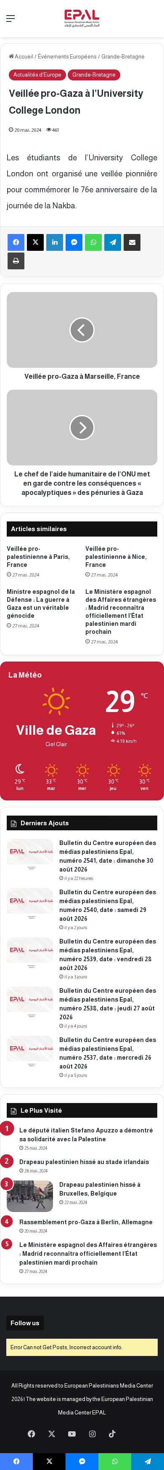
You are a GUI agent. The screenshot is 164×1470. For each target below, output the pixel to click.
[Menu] (10, 21)
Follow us (25, 1322)
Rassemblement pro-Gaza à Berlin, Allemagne (86, 1222)
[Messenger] (74, 242)
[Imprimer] (16, 261)
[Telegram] (112, 242)
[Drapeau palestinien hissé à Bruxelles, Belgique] (30, 1196)
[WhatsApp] (93, 242)
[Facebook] (16, 242)
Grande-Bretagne (123, 56)
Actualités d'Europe (37, 75)
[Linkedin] (54, 242)
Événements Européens (67, 56)
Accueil (23, 56)
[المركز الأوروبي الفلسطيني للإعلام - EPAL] (82, 18)
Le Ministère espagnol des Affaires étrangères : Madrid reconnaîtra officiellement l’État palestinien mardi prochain (88, 1253)
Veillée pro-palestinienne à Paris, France (38, 556)
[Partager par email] (132, 242)
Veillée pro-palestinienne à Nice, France (116, 556)
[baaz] (132, 1435)
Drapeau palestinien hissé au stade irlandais (84, 1162)
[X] (35, 242)
